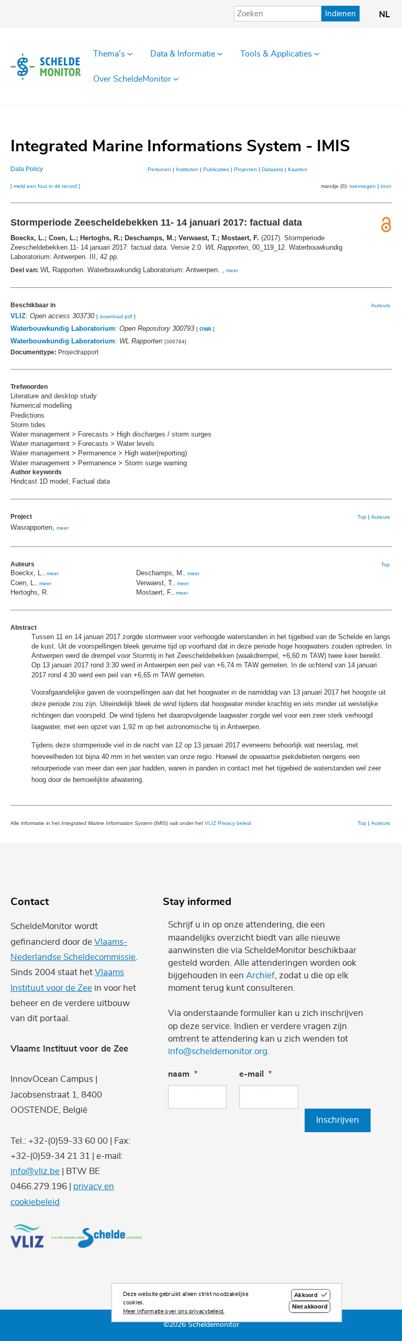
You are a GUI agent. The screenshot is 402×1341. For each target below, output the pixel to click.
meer (232, 270)
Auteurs (380, 305)
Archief (260, 975)
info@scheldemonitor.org (217, 1051)
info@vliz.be (35, 1171)
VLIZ (18, 316)
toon (386, 186)
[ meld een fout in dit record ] (45, 186)
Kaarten (297, 169)
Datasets (272, 169)
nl (384, 14)
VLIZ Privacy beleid (228, 823)
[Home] (45, 66)
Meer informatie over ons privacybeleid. (174, 1311)
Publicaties (216, 169)
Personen (159, 169)
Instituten (187, 169)
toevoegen (363, 186)
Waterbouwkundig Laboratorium (62, 328)
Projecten (245, 169)
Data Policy (26, 169)
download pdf (115, 316)
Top (362, 517)
